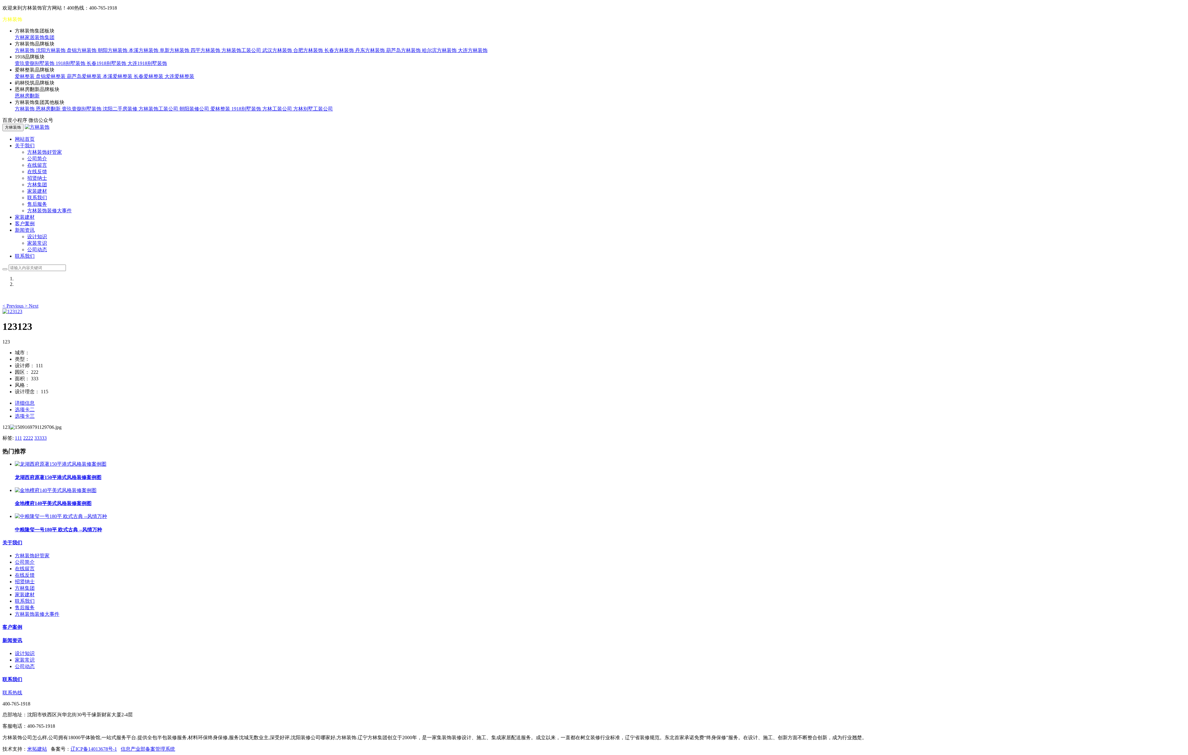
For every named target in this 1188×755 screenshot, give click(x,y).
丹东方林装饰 (370, 50)
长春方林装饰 (339, 50)
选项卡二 (25, 409)
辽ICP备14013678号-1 (94, 749)
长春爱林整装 (149, 76)
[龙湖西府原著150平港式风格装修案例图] (60, 464)
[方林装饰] (37, 127)
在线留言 (37, 165)
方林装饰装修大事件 (49, 210)
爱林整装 (25, 76)
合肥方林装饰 (308, 50)
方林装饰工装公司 (242, 50)
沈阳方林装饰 (51, 50)
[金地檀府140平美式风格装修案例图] (56, 490)
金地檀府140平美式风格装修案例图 (53, 503)
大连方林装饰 (473, 50)
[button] (13, 305)
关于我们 (12, 542)
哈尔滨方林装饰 (440, 50)
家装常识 (37, 243)
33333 (40, 438)
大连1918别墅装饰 (147, 63)
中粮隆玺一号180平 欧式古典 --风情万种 (58, 529)
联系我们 (37, 197)
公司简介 (37, 158)
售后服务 (37, 204)
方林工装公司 (277, 108)
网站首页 (25, 139)
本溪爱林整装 (118, 76)
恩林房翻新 (27, 95)
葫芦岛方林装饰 (404, 50)
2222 (28, 438)
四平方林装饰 (206, 50)
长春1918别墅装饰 (107, 63)
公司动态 (37, 249)
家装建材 (37, 191)
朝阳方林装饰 (113, 50)
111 (18, 438)
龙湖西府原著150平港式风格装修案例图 (58, 477)
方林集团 (37, 184)
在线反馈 (37, 171)
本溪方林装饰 (144, 50)
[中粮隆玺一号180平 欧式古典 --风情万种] (61, 516)
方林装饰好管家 (44, 152)
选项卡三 (25, 416)
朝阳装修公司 (194, 108)
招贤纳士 (37, 178)
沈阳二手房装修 (121, 108)
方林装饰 (25, 50)
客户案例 (25, 223)
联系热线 (12, 692)
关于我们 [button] (25, 145)
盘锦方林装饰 (82, 50)
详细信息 (25, 403)
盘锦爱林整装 (51, 76)
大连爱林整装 (179, 76)
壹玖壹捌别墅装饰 (35, 63)
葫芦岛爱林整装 (85, 76)
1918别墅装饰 (71, 63)
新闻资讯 (12, 640)
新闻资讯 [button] (25, 230)
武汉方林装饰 (277, 50)
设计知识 (37, 236)
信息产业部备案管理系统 (148, 749)
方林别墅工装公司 (313, 108)
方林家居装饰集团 (34, 37)
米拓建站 (37, 749)
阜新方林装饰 (175, 50)
